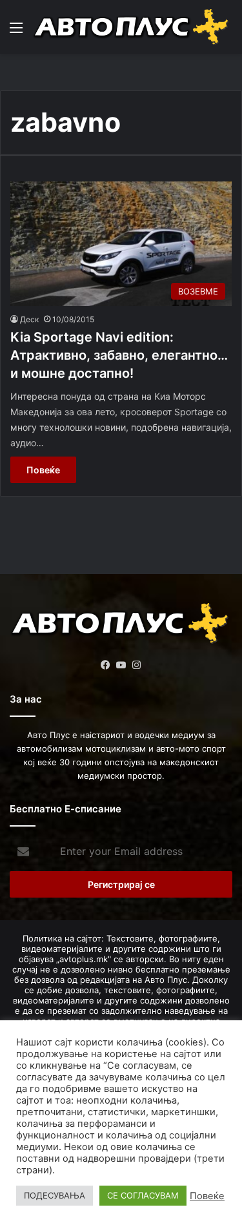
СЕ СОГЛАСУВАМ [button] (143, 1195)
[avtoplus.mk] (132, 27)
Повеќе (43, 469)
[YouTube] (121, 665)
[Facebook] (106, 665)
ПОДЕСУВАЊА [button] (54, 1195)
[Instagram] (137, 665)
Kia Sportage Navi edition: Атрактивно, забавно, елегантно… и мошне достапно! (119, 355)
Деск (29, 319)
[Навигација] (16, 31)
